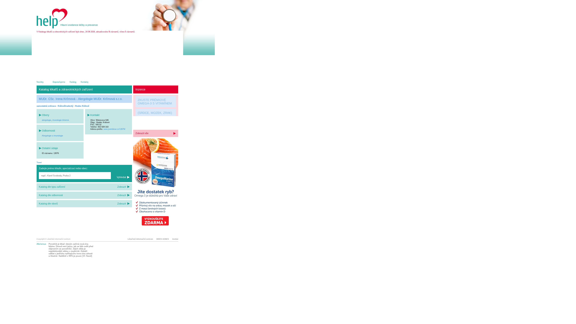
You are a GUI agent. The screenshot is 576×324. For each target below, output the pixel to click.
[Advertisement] (107, 55)
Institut (175, 239)
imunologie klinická (60, 120)
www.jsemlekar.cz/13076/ (114, 129)
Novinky (40, 82)
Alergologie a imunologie (52, 136)
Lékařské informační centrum (140, 239)
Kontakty (84, 82)
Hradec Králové (82, 106)
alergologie (46, 120)
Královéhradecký (65, 106)
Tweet (39, 162)
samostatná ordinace (46, 106)
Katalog (73, 82)
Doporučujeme (59, 82)
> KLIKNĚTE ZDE (149, 123)
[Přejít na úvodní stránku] (68, 28)
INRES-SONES (162, 239)
